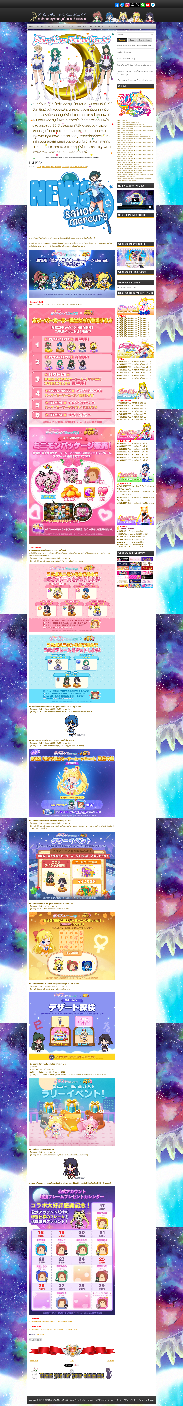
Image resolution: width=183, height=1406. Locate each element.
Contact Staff (113, 26)
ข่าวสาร (58, 167)
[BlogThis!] (33, 1339)
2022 (44, 167)
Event (48, 167)
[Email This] (30, 1339)
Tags (132, 40)
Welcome (40, 26)
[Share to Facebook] (38, 1339)
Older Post (110, 1360)
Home (31, 26)
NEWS (50, 26)
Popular (122, 40)
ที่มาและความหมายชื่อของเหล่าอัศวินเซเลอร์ (134, 46)
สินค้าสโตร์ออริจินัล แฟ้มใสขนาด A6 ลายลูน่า (134, 65)
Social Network (96, 26)
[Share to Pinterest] (40, 1339)
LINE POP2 (35, 162)
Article (60, 26)
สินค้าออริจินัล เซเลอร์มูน (126, 59)
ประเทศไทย (75, 167)
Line (53, 167)
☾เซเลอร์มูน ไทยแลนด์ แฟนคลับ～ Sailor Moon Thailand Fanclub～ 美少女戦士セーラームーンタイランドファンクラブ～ (90, 1400)
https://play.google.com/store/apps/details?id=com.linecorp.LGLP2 (53, 1329)
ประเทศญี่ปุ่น (66, 167)
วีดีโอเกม (83, 167)
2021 (39, 167)
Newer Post (34, 1360)
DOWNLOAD (81, 26)
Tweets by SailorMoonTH (126, 288)
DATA (70, 26)
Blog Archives (144, 40)
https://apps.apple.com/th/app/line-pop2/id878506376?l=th (50, 1321)
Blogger (149, 80)
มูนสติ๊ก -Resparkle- (124, 52)
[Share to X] (35, 1339)
